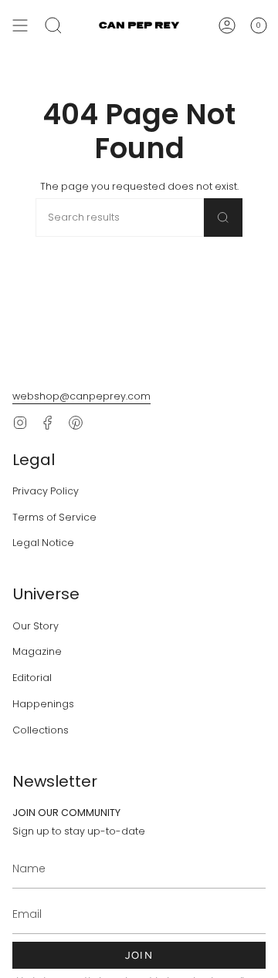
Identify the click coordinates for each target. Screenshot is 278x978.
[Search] (223, 217)
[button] (53, 25)
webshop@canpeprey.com (81, 396)
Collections (40, 730)
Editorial (32, 677)
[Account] (227, 25)
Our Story (35, 625)
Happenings (43, 703)
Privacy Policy (45, 490)
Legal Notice (43, 542)
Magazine (37, 651)
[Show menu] (20, 25)
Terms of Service (54, 517)
